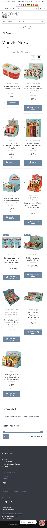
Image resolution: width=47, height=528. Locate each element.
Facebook (5, 479)
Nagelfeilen (36, 140)
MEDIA (34, 525)
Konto (4, 495)
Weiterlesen (13, 103)
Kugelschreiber (33, 198)
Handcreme (30, 83)
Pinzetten (12, 140)
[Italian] (33, 5)
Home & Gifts (33, 195)
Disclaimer (8, 462)
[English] (21, 5)
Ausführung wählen (34, 108)
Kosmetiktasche (9, 310)
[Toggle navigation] (43, 33)
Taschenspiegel (11, 317)
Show (4, 48)
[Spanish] (37, 5)
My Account (8, 33)
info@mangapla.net (9, 472)
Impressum (6, 489)
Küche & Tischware (12, 83)
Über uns (8, 8)
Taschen (37, 255)
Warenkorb (6, 497)
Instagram (5, 476)
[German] (29, 5)
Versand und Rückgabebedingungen (15, 491)
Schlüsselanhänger (12, 255)
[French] (25, 5)
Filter (6, 436)
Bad (8, 195)
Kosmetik (37, 83)
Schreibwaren (33, 200)
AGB (5, 459)
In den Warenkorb (33, 163)
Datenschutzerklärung (12, 464)
